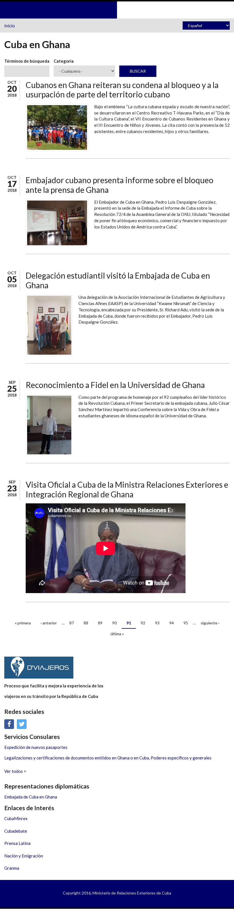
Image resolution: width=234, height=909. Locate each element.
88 (86, 622)
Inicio (9, 25)
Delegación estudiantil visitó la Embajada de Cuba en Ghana (118, 280)
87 (71, 622)
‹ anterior (49, 622)
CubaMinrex (16, 818)
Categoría (64, 61)
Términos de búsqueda (26, 61)
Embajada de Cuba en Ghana (30, 796)
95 (185, 622)
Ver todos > (15, 771)
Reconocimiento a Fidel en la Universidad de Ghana (115, 385)
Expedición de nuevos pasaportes (35, 747)
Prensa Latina (17, 843)
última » (117, 633)
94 (171, 622)
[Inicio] (117, 9)
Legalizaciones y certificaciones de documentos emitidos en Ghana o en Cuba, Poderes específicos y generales (107, 757)
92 (143, 622)
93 (157, 622)
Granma (11, 868)
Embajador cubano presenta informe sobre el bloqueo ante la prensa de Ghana (119, 185)
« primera (23, 622)
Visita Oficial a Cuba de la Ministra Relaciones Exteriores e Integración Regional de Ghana (127, 489)
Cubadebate (15, 831)
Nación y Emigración (23, 855)
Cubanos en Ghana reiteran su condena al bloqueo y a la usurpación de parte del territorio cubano (122, 89)
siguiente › (210, 622)
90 (114, 622)
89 (100, 622)
